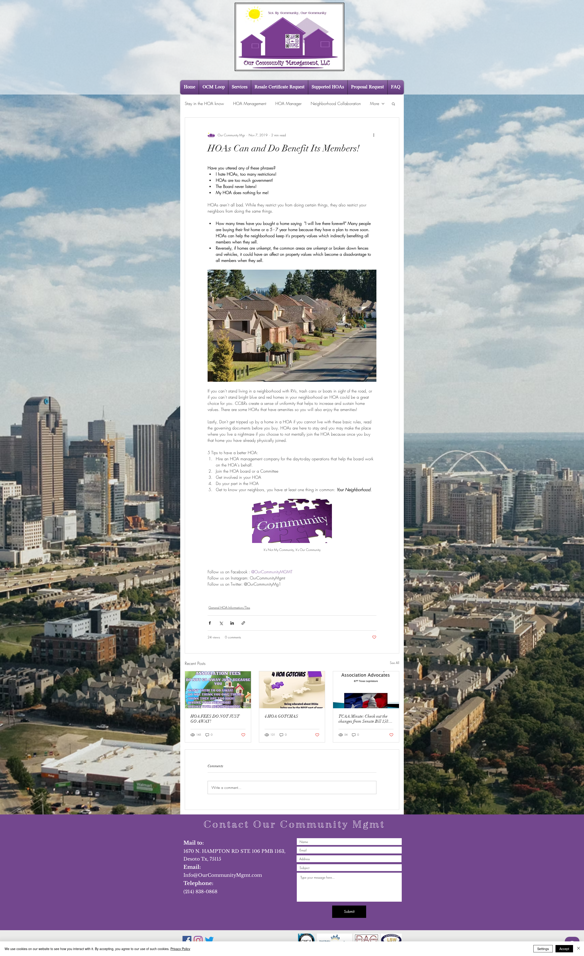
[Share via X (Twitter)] (221, 623)
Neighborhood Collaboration (336, 103)
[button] (393, 103)
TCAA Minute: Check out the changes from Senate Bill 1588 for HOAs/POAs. (364, 719)
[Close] (578, 948)
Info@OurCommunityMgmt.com (222, 875)
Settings (543, 948)
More (374, 103)
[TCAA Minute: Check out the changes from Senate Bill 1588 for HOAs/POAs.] (366, 689)
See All (394, 663)
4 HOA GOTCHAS (281, 716)
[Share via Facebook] (210, 623)
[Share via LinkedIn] (232, 623)
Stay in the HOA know (204, 103)
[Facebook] (186, 940)
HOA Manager (288, 103)
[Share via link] (243, 623)
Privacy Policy (180, 948)
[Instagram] (198, 940)
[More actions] (373, 135)
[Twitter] (209, 940)
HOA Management (249, 103)
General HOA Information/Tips (229, 607)
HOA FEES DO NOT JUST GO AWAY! (215, 719)
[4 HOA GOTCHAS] (292, 689)
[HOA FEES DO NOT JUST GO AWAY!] (218, 689)
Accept (564, 948)
